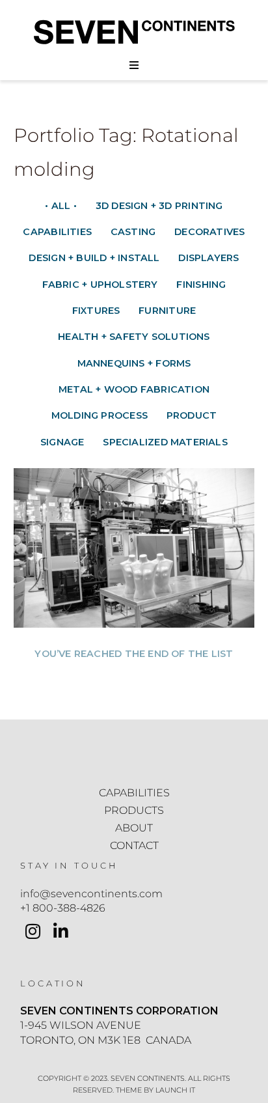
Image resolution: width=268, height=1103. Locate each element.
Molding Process (99, 415)
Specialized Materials (165, 442)
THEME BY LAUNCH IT (155, 1090)
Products (134, 810)
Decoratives (209, 232)
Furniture (167, 310)
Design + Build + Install (94, 258)
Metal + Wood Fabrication (134, 389)
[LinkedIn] (60, 933)
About (134, 828)
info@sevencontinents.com (91, 893)
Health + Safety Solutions (133, 336)
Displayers (208, 258)
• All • (61, 206)
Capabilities (57, 232)
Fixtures (96, 310)
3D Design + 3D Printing (159, 206)
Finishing (201, 284)
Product (192, 415)
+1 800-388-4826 (62, 908)
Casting (133, 232)
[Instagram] (32, 933)
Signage (62, 442)
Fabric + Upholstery (100, 284)
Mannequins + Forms (134, 363)
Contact (134, 845)
